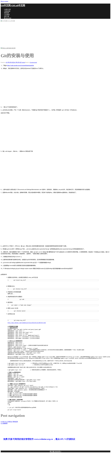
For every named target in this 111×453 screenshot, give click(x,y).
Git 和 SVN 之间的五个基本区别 (9, 421)
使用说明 (6, 12)
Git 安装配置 (4, 423)
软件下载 (6, 16)
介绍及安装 (7, 11)
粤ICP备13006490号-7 (55, 451)
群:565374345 (7, 18)
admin (23, 62)
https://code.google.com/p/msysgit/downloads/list (20, 65)
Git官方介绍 (7, 9)
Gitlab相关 (7, 14)
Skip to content (4, 1)
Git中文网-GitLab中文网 (13, 5)
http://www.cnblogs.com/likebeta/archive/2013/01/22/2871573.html (27, 322)
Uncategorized (33, 62)
